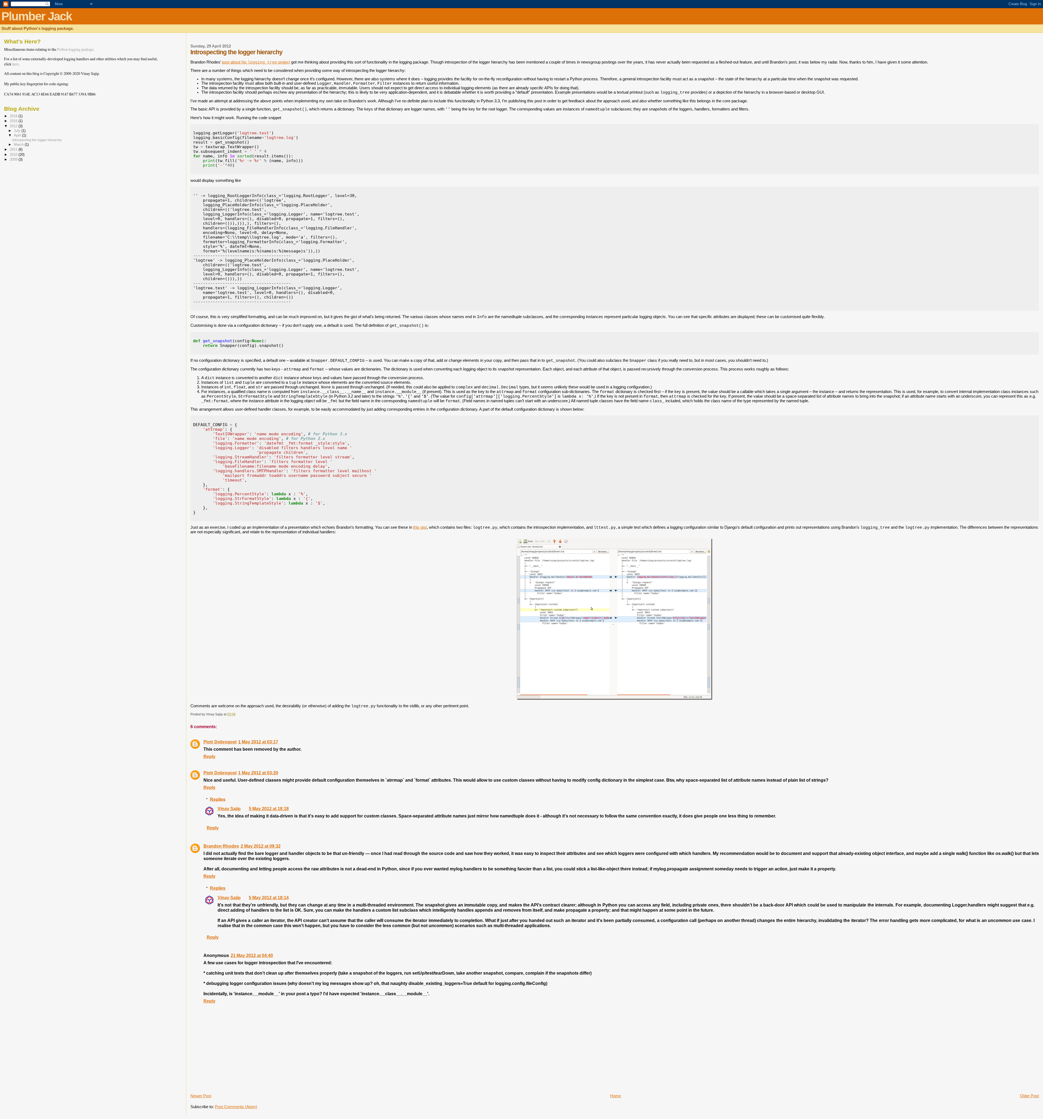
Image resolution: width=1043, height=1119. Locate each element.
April (18, 135)
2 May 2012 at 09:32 (261, 846)
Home (615, 1096)
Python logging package (75, 49)
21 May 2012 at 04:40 (252, 955)
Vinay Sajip (229, 808)
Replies (217, 799)
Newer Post (200, 1096)
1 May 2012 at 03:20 (258, 772)
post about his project (256, 62)
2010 (14, 155)
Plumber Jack (36, 16)
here (15, 63)
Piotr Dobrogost (220, 741)
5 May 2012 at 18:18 (269, 808)
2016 (14, 121)
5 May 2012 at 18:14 (269, 897)
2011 (14, 149)
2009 (14, 159)
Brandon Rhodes (221, 846)
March (19, 145)
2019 (14, 116)
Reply (209, 756)
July (17, 131)
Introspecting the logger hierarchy (37, 140)
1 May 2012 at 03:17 (258, 741)
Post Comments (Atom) (236, 1107)
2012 (14, 126)
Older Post (1029, 1096)
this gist (420, 527)
